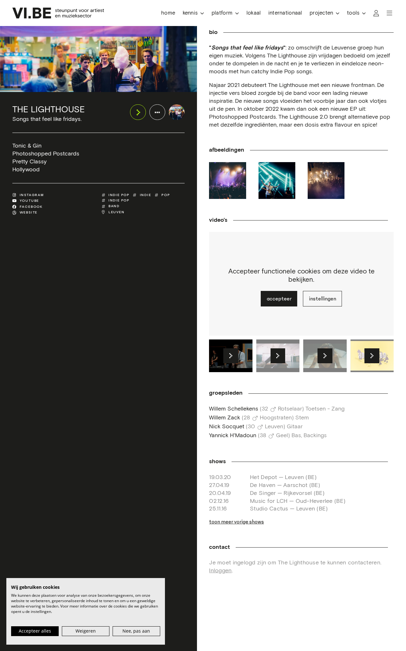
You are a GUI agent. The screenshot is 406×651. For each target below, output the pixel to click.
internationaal (285, 13)
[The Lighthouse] (176, 112)
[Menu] (389, 13)
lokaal (253, 13)
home (168, 13)
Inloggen (220, 571)
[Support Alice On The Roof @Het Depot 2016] (227, 180)
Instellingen (322, 299)
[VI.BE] (58, 13)
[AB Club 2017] (326, 180)
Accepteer (279, 299)
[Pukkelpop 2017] (277, 180)
